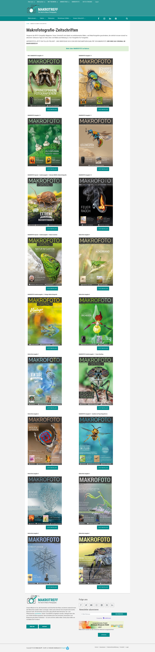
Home (27, 23)
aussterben (38, 613)
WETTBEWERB (51, 2)
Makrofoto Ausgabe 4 (33, 473)
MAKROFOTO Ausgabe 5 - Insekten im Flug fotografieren (93, 414)
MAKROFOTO (75, 2)
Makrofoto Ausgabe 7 (33, 354)
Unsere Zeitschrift (78, 18)
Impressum (102, 647)
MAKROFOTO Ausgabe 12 (34, 115)
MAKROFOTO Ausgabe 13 (85, 55)
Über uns (29, 2)
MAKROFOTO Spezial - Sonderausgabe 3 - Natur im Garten (42, 234)
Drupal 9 (64, 648)
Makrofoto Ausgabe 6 (33, 414)
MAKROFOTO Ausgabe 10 (85, 175)
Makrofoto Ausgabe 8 (84, 294)
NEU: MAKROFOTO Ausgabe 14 (35, 55)
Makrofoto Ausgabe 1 (84, 533)
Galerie (42, 18)
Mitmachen (40, 2)
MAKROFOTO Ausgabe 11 (85, 115)
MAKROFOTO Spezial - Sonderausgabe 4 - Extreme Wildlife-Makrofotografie (47, 175)
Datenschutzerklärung (112, 647)
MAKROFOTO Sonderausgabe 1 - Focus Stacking (91, 354)
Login (127, 647)
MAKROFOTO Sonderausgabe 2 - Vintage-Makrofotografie (42, 294)
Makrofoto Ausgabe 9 (84, 234)
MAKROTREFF (48, 9)
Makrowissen (32, 18)
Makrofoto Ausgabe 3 (84, 473)
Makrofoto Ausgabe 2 (33, 533)
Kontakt (44, 626)
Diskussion (51, 18)
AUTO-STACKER (87, 2)
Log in (97, 2)
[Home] (33, 8)
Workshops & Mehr (63, 18)
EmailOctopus (107, 618)
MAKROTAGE (63, 2)
